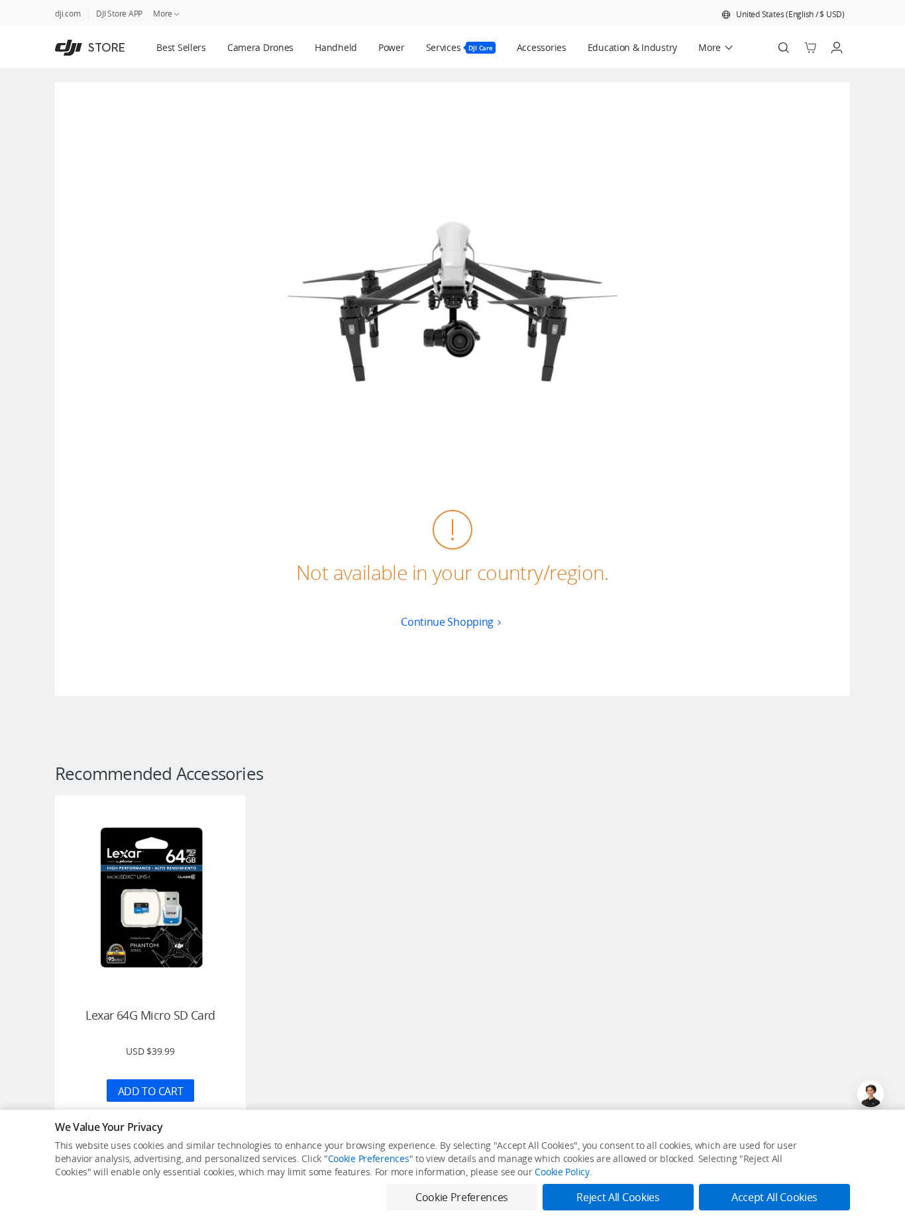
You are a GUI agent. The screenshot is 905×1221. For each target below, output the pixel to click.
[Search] (784, 47)
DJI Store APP (119, 13)
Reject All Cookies (617, 1197)
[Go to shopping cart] (810, 47)
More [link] (162, 13)
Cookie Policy (562, 1171)
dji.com (67, 13)
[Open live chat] (870, 1094)
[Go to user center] (837, 47)
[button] (783, 15)
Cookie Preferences (368, 1158)
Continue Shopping (447, 621)
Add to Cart (150, 1091)
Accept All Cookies (774, 1197)
